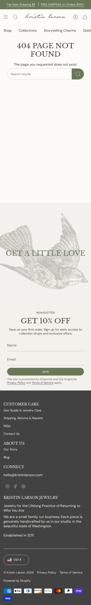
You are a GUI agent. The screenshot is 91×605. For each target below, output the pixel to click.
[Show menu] (5, 17)
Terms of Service (42, 383)
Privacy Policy (16, 383)
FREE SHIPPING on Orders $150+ (62, 4)
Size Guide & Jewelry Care (22, 410)
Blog (6, 457)
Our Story (10, 449)
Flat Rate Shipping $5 (21, 4)
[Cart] (84, 17)
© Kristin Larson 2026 (19, 572)
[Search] (78, 74)
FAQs (7, 426)
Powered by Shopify (17, 581)
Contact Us (11, 434)
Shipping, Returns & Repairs (23, 418)
